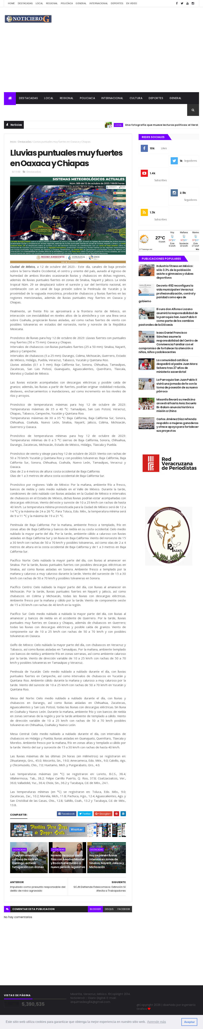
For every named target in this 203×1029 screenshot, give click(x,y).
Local (39, 3)
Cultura (136, 98)
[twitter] (182, 3)
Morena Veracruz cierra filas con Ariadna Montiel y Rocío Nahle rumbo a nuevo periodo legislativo (68, 861)
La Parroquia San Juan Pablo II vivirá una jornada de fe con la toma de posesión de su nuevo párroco (177, 385)
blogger (95, 909)
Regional (52, 3)
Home (11, 3)
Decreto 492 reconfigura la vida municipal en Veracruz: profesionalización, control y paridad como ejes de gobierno (167, 293)
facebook (124, 909)
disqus (109, 909)
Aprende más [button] (156, 1021)
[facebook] (177, 3)
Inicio (13, 141)
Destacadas (25, 3)
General (81, 3)
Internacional (98, 3)
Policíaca (67, 3)
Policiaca (87, 98)
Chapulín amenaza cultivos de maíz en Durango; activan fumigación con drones (28, 861)
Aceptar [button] (189, 1021)
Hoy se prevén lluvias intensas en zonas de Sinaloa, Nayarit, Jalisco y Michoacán (106, 861)
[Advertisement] (101, 62)
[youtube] (187, 3)
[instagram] (193, 3)
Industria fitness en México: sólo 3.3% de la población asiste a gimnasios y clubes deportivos (174, 272)
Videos (12, 110)
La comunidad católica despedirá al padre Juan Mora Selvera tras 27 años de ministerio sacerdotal (176, 366)
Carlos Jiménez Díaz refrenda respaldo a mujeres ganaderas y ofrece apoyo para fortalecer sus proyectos (177, 425)
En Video (131, 3)
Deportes (117, 3)
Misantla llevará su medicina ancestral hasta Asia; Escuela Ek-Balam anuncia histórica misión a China (176, 405)
